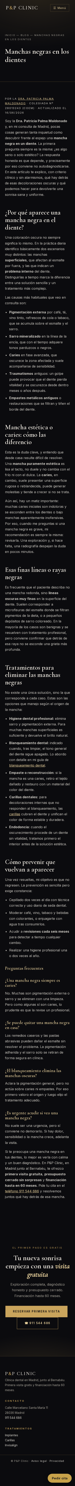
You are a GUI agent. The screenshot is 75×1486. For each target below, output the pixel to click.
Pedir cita (60, 1478)
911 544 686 (13, 1417)
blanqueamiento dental (27, 765)
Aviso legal (39, 1460)
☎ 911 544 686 (38, 1323)
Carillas (10, 1440)
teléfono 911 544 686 (22, 1191)
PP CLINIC (22, 8)
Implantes (11, 1435)
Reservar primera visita (36, 1311)
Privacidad (57, 1460)
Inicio (10, 35)
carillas (14, 814)
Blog (25, 35)
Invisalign (11, 1445)
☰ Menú (59, 8)
